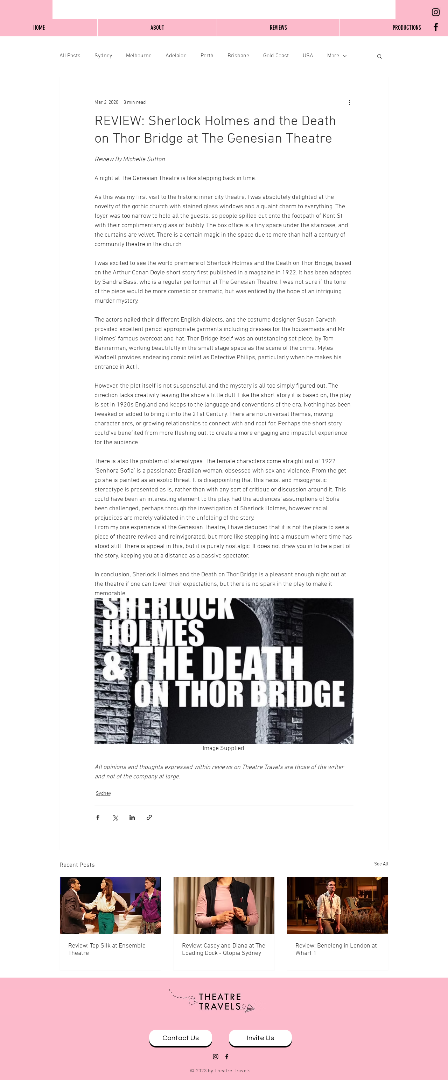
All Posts (69, 55)
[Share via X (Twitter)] (115, 817)
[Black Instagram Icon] (435, 12)
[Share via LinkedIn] (132, 817)
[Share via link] (149, 817)
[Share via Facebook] (97, 817)
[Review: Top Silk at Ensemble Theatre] (110, 905)
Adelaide (176, 55)
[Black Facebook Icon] (435, 27)
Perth (207, 55)
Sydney (103, 55)
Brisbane (238, 55)
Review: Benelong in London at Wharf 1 (336, 949)
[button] (379, 56)
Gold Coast (276, 55)
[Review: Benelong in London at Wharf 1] (337, 905)
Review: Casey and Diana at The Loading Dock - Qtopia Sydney (223, 949)
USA (308, 55)
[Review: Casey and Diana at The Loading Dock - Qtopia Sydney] (224, 905)
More (333, 55)
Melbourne (139, 55)
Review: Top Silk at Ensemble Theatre (107, 949)
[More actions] (349, 102)
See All (381, 864)
